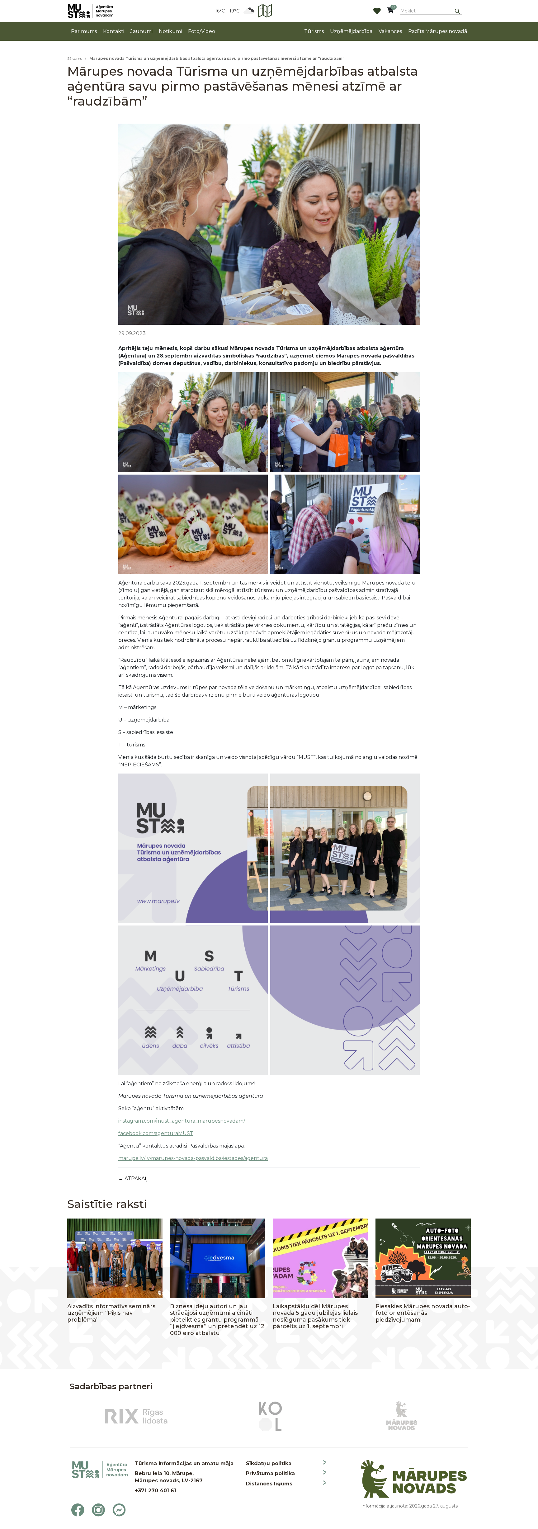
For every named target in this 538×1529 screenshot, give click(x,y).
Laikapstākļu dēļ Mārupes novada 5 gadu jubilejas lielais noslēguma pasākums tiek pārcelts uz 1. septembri (315, 1316)
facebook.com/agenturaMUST (155, 1133)
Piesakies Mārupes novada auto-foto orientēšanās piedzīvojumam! (422, 1313)
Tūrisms (314, 31)
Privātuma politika (270, 1473)
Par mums (84, 31)
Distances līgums (269, 1484)
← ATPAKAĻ (133, 1178)
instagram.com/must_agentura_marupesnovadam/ (181, 1121)
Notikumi (170, 31)
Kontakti (113, 31)
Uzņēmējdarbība (351, 31)
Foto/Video (201, 31)
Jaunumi (141, 31)
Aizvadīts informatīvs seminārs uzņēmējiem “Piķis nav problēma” (111, 1313)
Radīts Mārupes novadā (437, 31)
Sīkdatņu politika (268, 1463)
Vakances (390, 31)
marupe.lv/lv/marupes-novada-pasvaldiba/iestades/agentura (193, 1158)
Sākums (74, 58)
